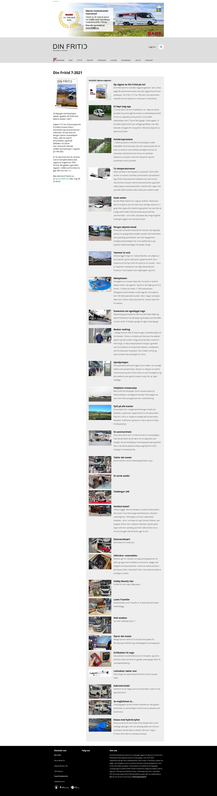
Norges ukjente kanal (125, 227)
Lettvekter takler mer (125, 671)
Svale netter (120, 197)
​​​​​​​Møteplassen (120, 278)
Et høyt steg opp (122, 106)
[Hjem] (70, 48)
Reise (70, 60)
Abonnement (126, 60)
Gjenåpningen (121, 362)
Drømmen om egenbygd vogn (129, 311)
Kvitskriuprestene (123, 139)
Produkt (90, 60)
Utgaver (114, 60)
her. (111, 777)
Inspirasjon (102, 60)
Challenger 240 (121, 491)
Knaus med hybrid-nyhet (127, 719)
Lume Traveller (122, 599)
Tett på (79, 60)
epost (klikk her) (62, 179)
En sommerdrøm (123, 431)
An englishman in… (124, 701)
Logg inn (152, 47)
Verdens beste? (122, 506)
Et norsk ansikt (122, 475)
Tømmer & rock (122, 252)
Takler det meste (123, 457)
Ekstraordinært (122, 539)
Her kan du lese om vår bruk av (122, 777)
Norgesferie (59, 60)
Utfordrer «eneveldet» (126, 555)
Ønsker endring (122, 329)
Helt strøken (120, 617)
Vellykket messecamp (125, 387)
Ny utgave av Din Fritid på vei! (129, 84)
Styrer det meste (122, 636)
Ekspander (161, 47)
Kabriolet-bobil (122, 685)
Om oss (138, 60)
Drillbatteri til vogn (124, 652)
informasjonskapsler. (139, 777)
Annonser (149, 60)
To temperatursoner (124, 168)
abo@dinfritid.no (59, 782)
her (69, 170)
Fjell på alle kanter (123, 406)
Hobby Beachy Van (123, 581)
